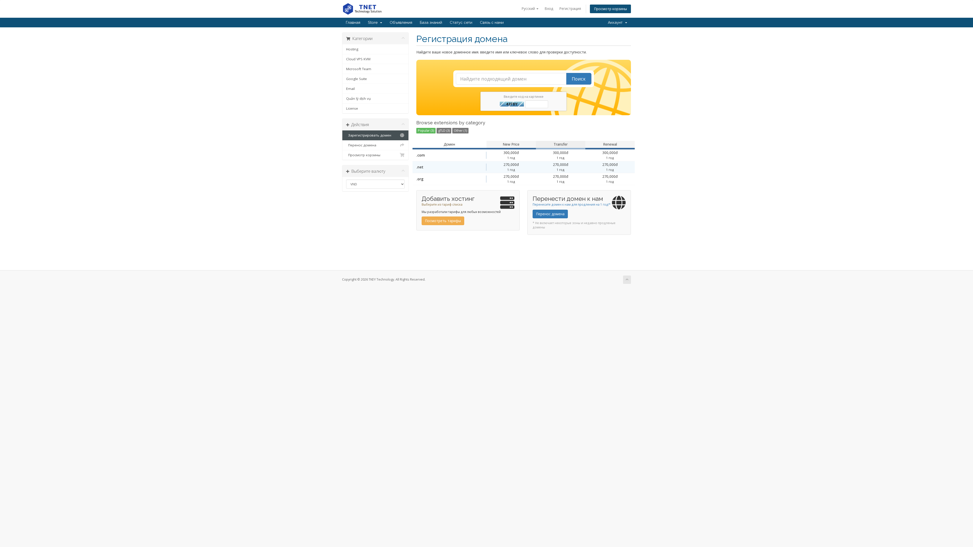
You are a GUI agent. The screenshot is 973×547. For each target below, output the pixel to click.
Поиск (579, 79)
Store (374, 22)
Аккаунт (616, 22)
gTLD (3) (444, 130)
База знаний (431, 22)
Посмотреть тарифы (443, 220)
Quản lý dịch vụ (358, 98)
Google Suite (356, 78)
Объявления (401, 22)
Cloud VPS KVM (358, 59)
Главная (353, 22)
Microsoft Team (358, 69)
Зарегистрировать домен (368, 135)
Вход (549, 8)
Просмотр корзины (610, 8)
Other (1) (460, 130)
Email (350, 88)
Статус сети (461, 22)
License (352, 108)
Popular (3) (426, 130)
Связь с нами (492, 22)
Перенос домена (361, 145)
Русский (528, 8)
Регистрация (570, 8)
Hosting (352, 49)
